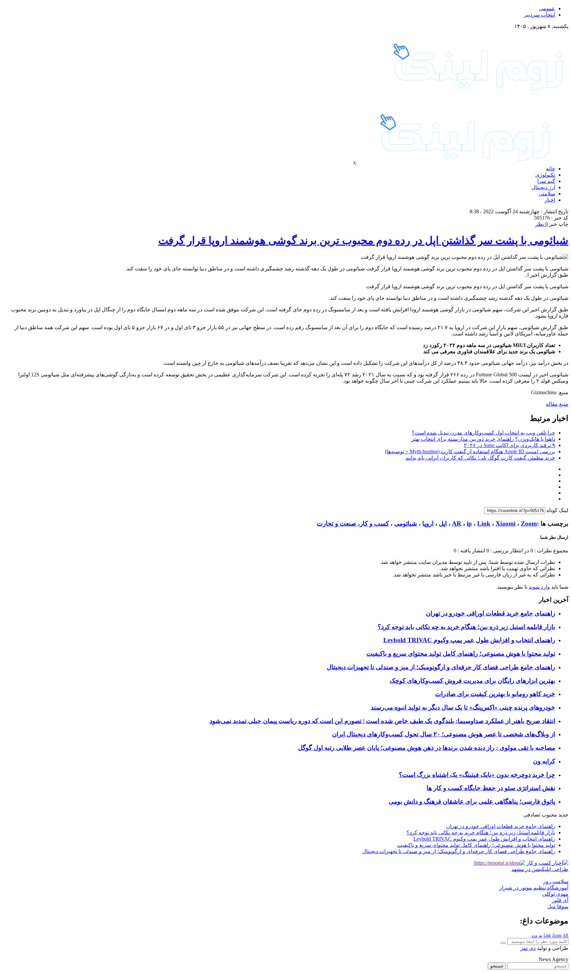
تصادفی (531, 814)
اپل (443, 523)
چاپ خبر (558, 224)
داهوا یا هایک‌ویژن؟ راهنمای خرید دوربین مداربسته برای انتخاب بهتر (483, 439)
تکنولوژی (545, 175)
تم (540, 935)
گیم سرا (546, 181)
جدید (563, 814)
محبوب (549, 814)
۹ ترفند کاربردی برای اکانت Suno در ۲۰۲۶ (509, 445)
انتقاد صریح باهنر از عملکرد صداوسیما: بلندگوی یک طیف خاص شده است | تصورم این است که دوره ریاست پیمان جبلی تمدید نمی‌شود (382, 720)
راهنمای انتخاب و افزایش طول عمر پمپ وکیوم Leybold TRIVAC (469, 640)
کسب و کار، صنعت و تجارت (353, 523)
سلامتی (547, 193)
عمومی (547, 8)
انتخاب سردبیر (539, 14)
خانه (550, 168)
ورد (534, 935)
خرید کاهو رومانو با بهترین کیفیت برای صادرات (495, 693)
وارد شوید (539, 587)
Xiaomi (505, 523)
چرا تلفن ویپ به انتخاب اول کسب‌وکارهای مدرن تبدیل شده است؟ (483, 432)
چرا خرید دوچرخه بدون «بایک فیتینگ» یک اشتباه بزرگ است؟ (477, 774)
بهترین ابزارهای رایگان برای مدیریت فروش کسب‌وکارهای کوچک (472, 680)
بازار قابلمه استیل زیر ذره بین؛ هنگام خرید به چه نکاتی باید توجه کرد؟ (466, 626)
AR (456, 523)
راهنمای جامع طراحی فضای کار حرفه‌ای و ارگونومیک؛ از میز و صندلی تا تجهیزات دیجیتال (441, 667)
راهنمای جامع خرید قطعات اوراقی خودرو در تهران (490, 613)
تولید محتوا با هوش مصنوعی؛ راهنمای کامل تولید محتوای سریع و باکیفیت (460, 653)
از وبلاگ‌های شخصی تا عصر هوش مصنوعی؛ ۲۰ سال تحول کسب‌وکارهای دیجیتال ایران (443, 734)
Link (483, 523)
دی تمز (528, 948)
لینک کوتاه (557, 510)
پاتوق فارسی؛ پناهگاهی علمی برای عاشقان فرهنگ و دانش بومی (472, 801)
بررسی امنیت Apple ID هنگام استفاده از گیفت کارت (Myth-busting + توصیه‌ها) (470, 451)
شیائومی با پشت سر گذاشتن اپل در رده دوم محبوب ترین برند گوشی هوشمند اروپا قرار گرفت (363, 240)
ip (469, 523)
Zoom (529, 523)
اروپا (428, 523)
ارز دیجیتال (543, 187)
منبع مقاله (557, 404)
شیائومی (405, 523)
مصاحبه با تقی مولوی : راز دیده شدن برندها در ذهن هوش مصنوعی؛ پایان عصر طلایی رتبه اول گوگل (426, 747)
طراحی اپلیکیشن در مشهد (540, 869)
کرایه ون (544, 761)
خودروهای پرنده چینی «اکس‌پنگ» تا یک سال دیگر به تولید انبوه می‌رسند (463, 707)
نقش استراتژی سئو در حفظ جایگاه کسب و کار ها (491, 787)
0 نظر (541, 224)
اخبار (550, 200)
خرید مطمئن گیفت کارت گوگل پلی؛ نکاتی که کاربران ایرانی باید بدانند (480, 458)
